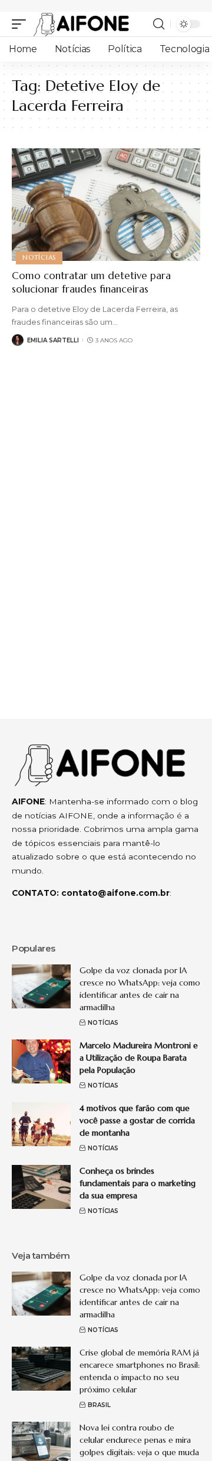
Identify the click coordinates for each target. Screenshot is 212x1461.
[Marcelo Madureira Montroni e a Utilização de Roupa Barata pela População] (41, 1061)
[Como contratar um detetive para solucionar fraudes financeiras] (106, 204)
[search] (158, 24)
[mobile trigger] (22, 24)
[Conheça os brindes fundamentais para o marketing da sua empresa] (41, 1187)
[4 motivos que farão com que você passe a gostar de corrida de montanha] (41, 1124)
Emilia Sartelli (53, 340)
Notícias (39, 257)
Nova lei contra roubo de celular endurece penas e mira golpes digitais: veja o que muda (139, 1439)
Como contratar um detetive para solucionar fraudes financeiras (91, 282)
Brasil (99, 1405)
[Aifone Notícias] (81, 24)
